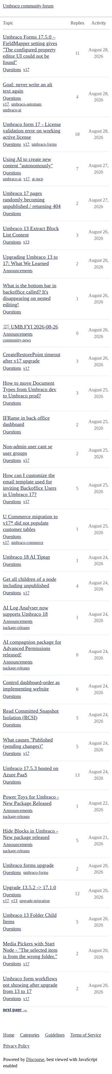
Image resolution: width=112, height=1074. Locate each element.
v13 (26, 242)
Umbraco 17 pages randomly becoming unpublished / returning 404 (32, 199)
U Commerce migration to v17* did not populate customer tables (30, 523)
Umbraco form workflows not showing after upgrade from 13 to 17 (30, 985)
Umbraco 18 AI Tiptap (26, 557)
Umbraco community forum (28, 5)
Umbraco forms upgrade (28, 865)
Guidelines (55, 1034)
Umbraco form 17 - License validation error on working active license (32, 130)
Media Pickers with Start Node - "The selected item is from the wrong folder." (30, 950)
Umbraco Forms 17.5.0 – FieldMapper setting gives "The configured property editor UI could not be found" (30, 49)
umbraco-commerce (27, 542)
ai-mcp (37, 179)
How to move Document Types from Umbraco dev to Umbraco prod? (29, 389)
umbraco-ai (12, 110)
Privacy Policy (16, 1045)
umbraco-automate (26, 104)
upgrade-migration (35, 901)
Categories (29, 1034)
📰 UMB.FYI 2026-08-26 (30, 327)
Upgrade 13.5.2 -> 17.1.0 (29, 887)
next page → (15, 1009)
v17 (26, 69)
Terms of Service (85, 1034)
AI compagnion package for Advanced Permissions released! (32, 648)
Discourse (35, 1059)
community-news (17, 340)
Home (8, 1034)
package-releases (16, 628)
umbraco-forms (44, 144)
